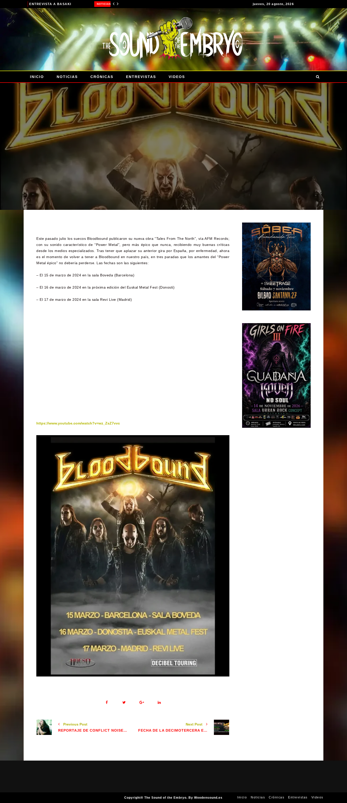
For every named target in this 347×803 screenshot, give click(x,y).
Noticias (37, 4)
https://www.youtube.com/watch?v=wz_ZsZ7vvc (78, 423)
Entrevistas (141, 77)
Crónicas (101, 77)
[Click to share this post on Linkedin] (159, 702)
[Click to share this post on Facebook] (106, 702)
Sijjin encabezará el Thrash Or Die (78, 4)
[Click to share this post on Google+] (141, 702)
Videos (177, 77)
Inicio (37, 77)
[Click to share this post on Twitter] (124, 702)
